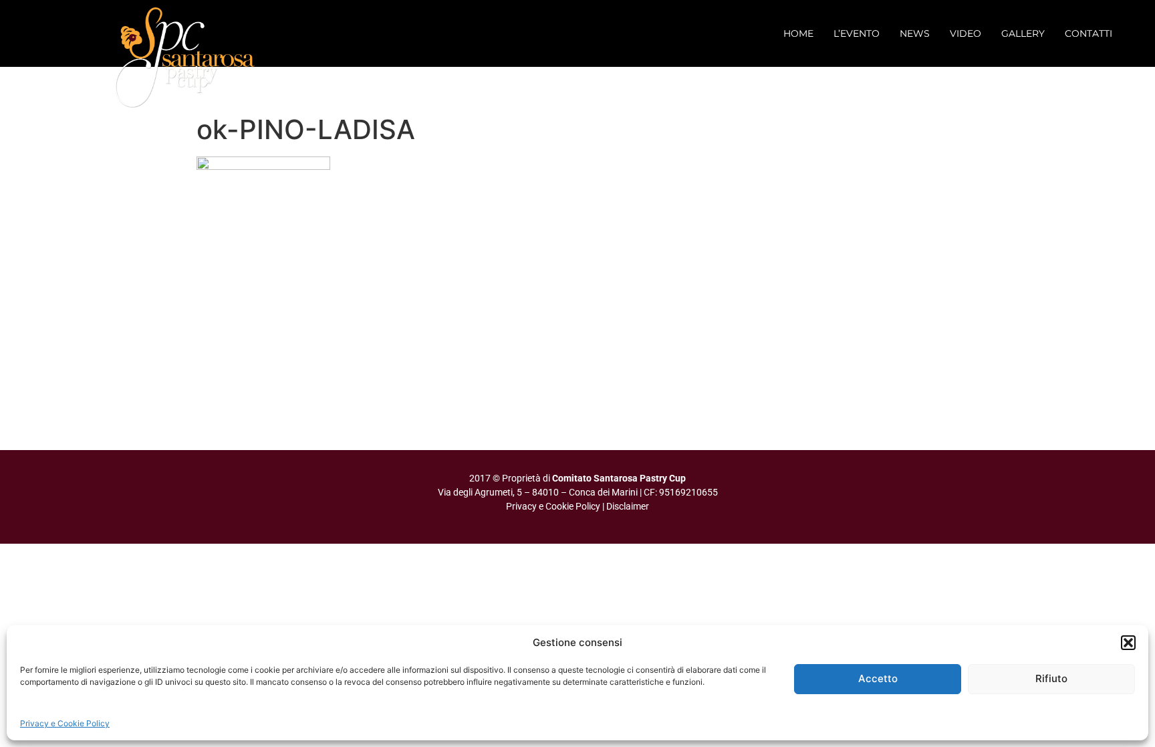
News (915, 33)
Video (965, 33)
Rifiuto (1051, 678)
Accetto (878, 678)
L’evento (856, 33)
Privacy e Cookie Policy (65, 723)
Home (798, 33)
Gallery (1023, 33)
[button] (1128, 642)
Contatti (1088, 33)
